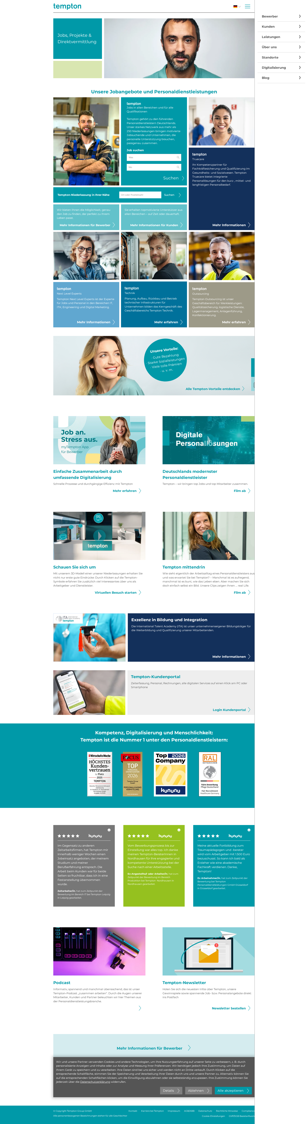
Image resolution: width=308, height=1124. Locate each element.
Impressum (174, 1111)
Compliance (248, 1111)
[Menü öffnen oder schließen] (247, 6)
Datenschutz (205, 1111)
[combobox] (154, 167)
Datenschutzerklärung (95, 1081)
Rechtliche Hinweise (227, 1111)
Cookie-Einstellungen (213, 1116)
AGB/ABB (189, 1111)
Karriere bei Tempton (152, 1111)
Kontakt (133, 1111)
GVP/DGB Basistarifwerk (242, 1116)
